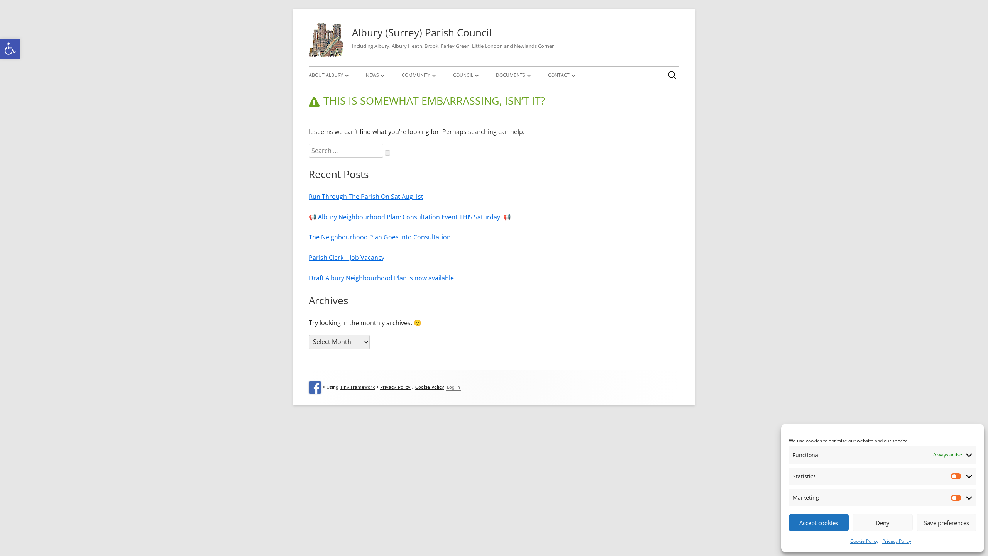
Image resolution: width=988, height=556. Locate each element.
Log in (453, 387)
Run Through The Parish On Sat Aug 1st (366, 196)
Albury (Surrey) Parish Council (422, 32)
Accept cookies (818, 523)
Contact (559, 75)
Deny (883, 523)
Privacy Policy (896, 541)
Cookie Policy (864, 541)
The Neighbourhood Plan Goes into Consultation (380, 237)
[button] (10, 49)
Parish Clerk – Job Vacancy (346, 257)
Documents (510, 75)
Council (463, 75)
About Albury (326, 75)
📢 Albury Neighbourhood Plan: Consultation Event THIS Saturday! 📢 (410, 217)
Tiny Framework (357, 387)
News (372, 75)
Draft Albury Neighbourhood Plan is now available (381, 278)
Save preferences (946, 523)
